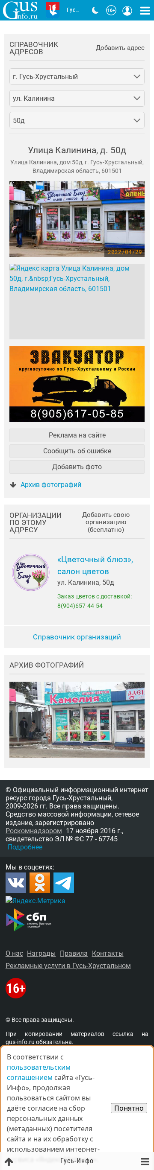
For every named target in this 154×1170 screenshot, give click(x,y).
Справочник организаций (77, 637)
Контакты (108, 953)
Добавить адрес (120, 48)
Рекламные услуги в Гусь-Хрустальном (68, 966)
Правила (74, 953)
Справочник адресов (33, 48)
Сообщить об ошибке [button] (77, 451)
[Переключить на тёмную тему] (95, 10)
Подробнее (25, 847)
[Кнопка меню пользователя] (127, 10)
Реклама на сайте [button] (77, 435)
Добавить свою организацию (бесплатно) (106, 522)
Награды (41, 953)
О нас (14, 953)
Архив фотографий (51, 485)
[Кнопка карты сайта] (145, 10)
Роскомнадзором (34, 831)
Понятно (129, 1108)
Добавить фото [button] (77, 467)
